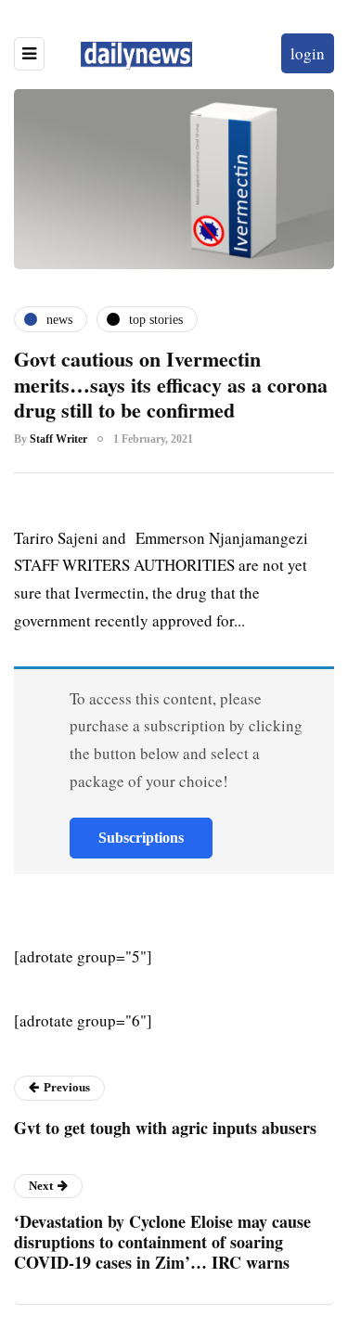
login (307, 53)
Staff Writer (58, 438)
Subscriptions (141, 837)
